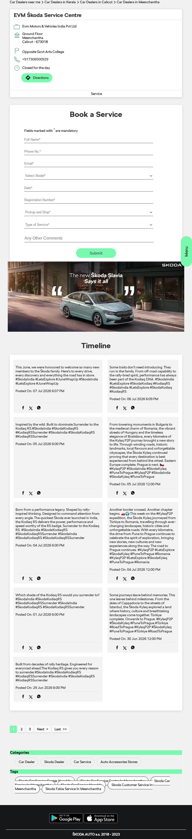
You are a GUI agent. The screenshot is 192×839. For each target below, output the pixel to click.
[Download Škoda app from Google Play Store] (66, 818)
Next (40, 729)
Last (57, 729)
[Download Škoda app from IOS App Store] (101, 818)
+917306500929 (35, 59)
